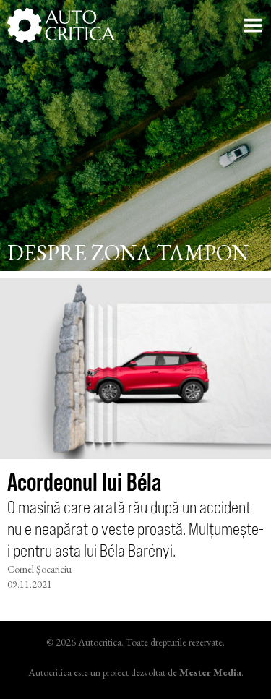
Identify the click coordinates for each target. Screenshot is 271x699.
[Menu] (253, 25)
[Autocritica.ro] (61, 25)
